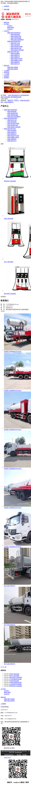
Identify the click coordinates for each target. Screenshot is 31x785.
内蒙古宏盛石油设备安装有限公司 (8, 751)
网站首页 (6, 22)
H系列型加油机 (14, 681)
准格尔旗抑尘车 (15, 64)
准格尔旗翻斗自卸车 (16, 60)
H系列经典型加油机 (16, 682)
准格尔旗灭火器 (15, 43)
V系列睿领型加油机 (15, 97)
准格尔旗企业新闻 (12, 69)
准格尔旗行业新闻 (12, 67)
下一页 (4, 667)
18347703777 (7, 757)
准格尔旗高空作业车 (16, 58)
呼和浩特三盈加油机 (16, 686)
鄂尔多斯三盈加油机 (16, 677)
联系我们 (6, 77)
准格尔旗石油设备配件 (17, 39)
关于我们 (6, 24)
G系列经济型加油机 (16, 684)
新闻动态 (6, 65)
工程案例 (6, 70)
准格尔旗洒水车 (15, 55)
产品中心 (6, 31)
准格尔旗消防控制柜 (16, 46)
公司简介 (10, 26)
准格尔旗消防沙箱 (16, 48)
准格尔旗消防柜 (15, 45)
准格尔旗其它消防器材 (17, 50)
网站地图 (6, 9)
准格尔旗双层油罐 (16, 38)
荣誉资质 (6, 72)
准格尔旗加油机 (15, 34)
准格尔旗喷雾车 (15, 62)
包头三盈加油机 (21, 95)
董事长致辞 (10, 27)
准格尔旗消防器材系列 (14, 41)
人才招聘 (6, 74)
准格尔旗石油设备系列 (14, 32)
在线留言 (6, 6)
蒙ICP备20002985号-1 (9, 754)
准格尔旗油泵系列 (16, 36)
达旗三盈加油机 (12, 95)
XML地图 (24, 754)
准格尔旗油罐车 (15, 53)
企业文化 (10, 29)
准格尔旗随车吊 (15, 57)
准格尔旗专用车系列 (13, 51)
